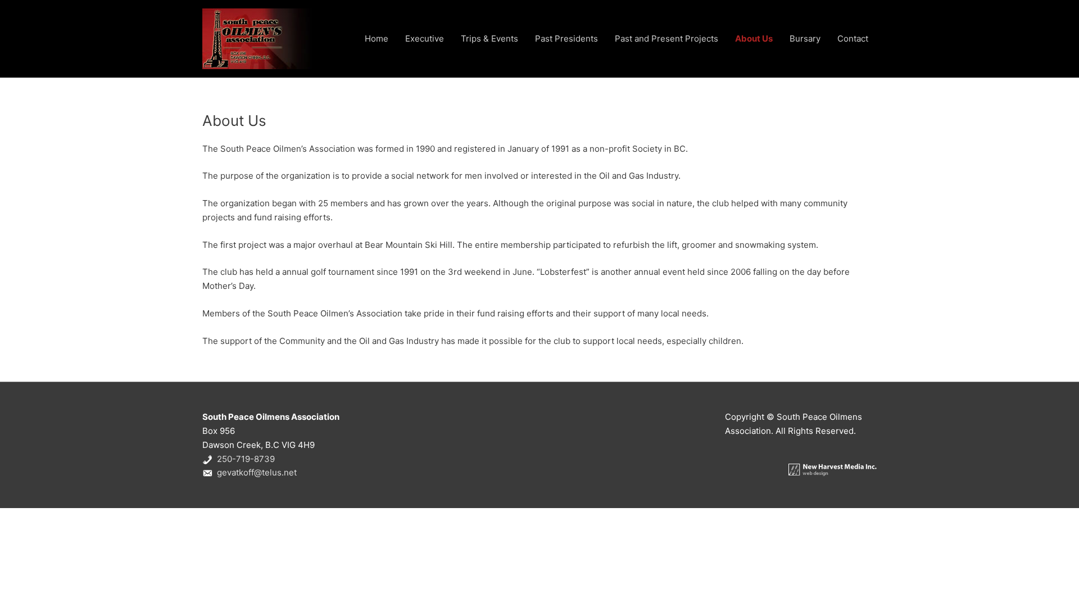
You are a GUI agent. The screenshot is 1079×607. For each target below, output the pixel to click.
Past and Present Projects (666, 38)
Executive (424, 38)
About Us (754, 38)
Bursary (805, 38)
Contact (852, 38)
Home (376, 38)
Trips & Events (489, 38)
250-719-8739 (246, 459)
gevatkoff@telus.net (257, 472)
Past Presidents (566, 38)
